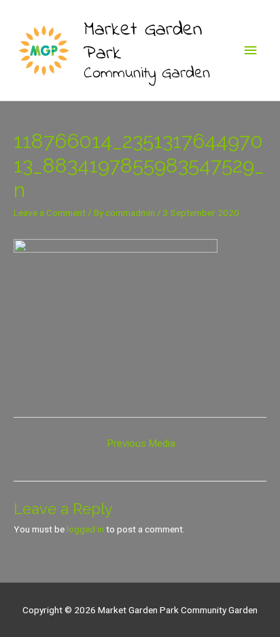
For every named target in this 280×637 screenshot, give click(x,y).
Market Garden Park (143, 42)
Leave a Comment (50, 212)
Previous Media (141, 443)
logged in (85, 529)
